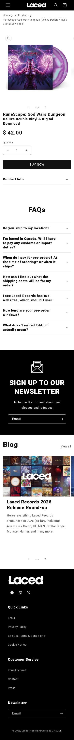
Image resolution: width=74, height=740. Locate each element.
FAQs (11, 618)
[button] (8, 5)
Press (11, 688)
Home (6, 15)
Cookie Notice (17, 644)
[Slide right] (45, 107)
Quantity (8, 142)
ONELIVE (57, 731)
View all (66, 446)
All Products (21, 15)
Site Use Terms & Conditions (26, 635)
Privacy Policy (17, 626)
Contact (13, 679)
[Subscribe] (61, 419)
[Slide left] (28, 107)
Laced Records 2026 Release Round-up (29, 504)
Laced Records (30, 731)
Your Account (17, 670)
